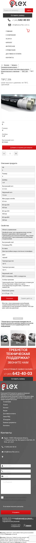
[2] (10, 338)
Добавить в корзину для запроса (21, 147)
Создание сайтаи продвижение (15, 525)
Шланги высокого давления (10, 71)
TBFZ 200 (25, 71)
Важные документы (9, 422)
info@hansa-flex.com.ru (20, 25)
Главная (9, 31)
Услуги (9, 39)
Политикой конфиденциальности (13, 500)
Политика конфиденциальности (24, 519)
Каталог (9, 42)
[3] (27, 338)
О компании (11, 35)
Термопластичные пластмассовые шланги (15, 69)
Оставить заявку (17, 15)
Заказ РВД (6, 416)
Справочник (11, 50)
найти (29, 10)
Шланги (14, 65)
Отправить (15, 512)
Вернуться (18, 318)
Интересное (10, 46)
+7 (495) (21, 20)
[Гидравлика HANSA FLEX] (18, 3)
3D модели (6, 419)
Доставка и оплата (13, 54)
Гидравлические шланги (9, 67)
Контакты (10, 58)
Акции (5, 410)
